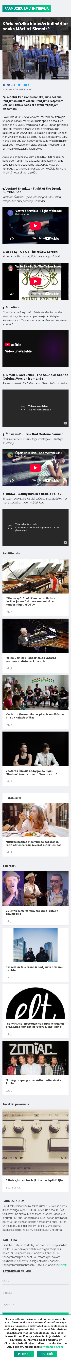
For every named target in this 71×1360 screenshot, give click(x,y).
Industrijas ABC (14, 1187)
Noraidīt (47, 1354)
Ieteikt (25, 85)
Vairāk (63, 1264)
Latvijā (9, 612)
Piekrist (24, 1354)
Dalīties (10, 85)
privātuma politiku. (52, 1346)
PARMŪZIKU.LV (16, 9)
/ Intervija (39, 9)
